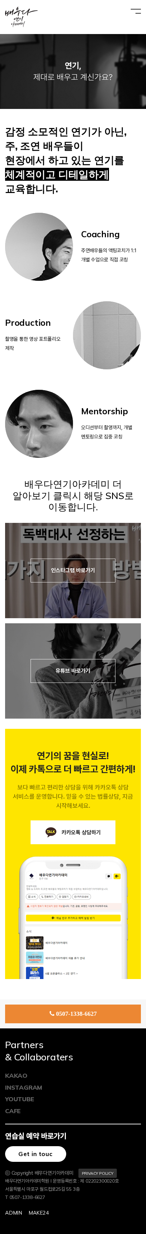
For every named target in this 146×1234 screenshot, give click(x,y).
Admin (13, 1212)
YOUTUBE (19, 1099)
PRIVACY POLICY (97, 1173)
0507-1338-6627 (76, 1013)
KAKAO (16, 1075)
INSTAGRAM (23, 1087)
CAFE (13, 1111)
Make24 (39, 1212)
